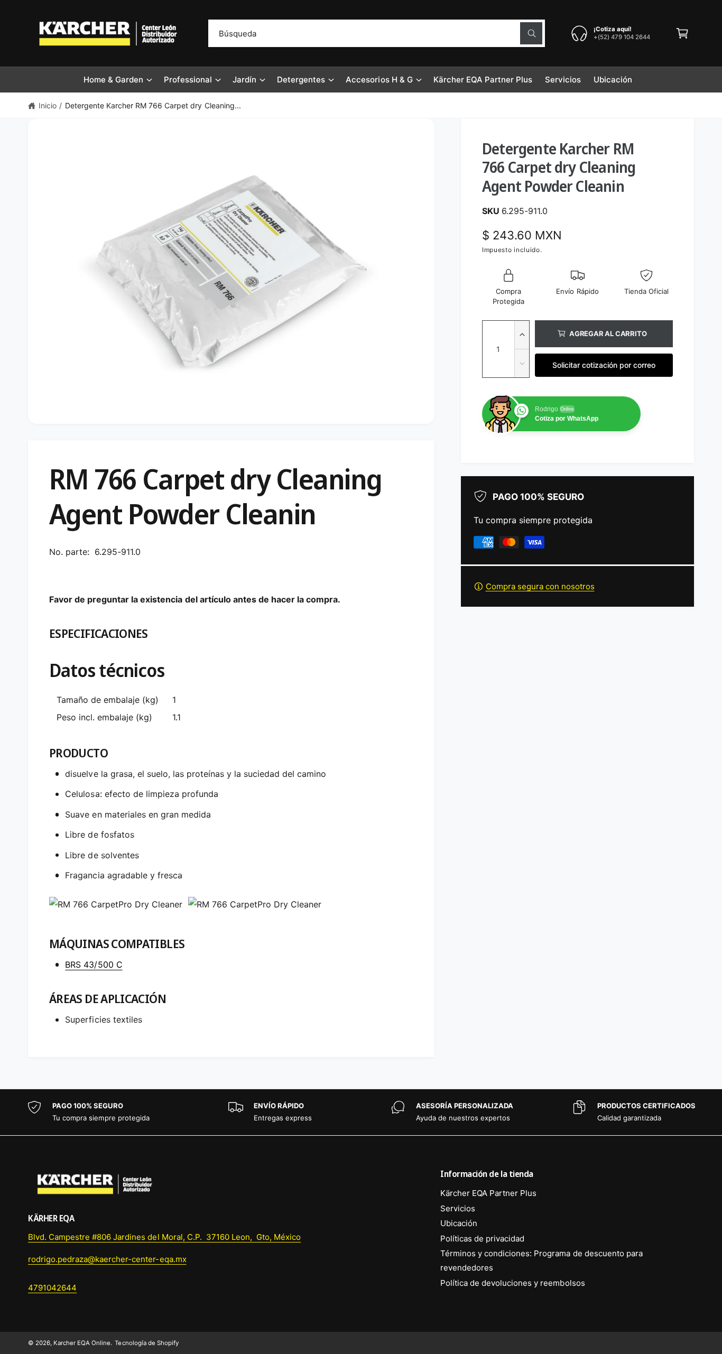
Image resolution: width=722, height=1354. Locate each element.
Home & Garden (113, 80)
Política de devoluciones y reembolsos (512, 1283)
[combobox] (376, 33)
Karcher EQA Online (81, 1343)
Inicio (48, 105)
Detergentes (301, 80)
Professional (188, 80)
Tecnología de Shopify (146, 1343)
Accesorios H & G (379, 80)
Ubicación (458, 1223)
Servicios (457, 1208)
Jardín (244, 80)
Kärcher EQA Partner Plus (488, 1193)
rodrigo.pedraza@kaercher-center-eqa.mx (107, 1259)
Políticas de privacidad (482, 1239)
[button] (682, 33)
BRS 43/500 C (93, 964)
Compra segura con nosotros (540, 586)
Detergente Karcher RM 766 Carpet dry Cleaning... (153, 105)
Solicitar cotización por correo (603, 364)
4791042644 (52, 1288)
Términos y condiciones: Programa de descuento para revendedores (541, 1260)
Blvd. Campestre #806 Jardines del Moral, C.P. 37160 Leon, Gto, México (164, 1237)
